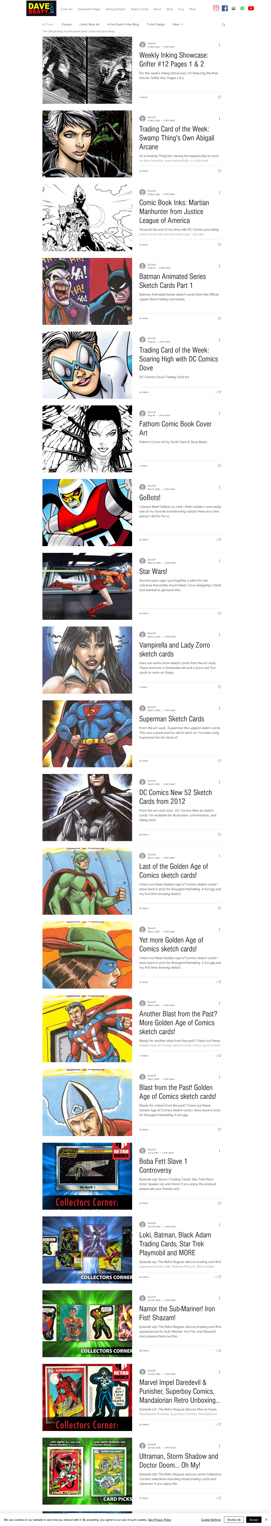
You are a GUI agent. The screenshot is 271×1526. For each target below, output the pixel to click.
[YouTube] (251, 8)
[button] (224, 25)
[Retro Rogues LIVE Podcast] (242, 8)
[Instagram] (216, 8)
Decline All (233, 1520)
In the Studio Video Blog (123, 24)
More (176, 24)
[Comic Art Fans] (233, 8)
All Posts (48, 24)
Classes (67, 24)
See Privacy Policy (159, 1520)
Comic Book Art (90, 24)
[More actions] (220, 44)
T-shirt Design (156, 24)
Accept (254, 1520)
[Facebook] (225, 8)
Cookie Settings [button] (211, 1520)
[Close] (266, 1519)
